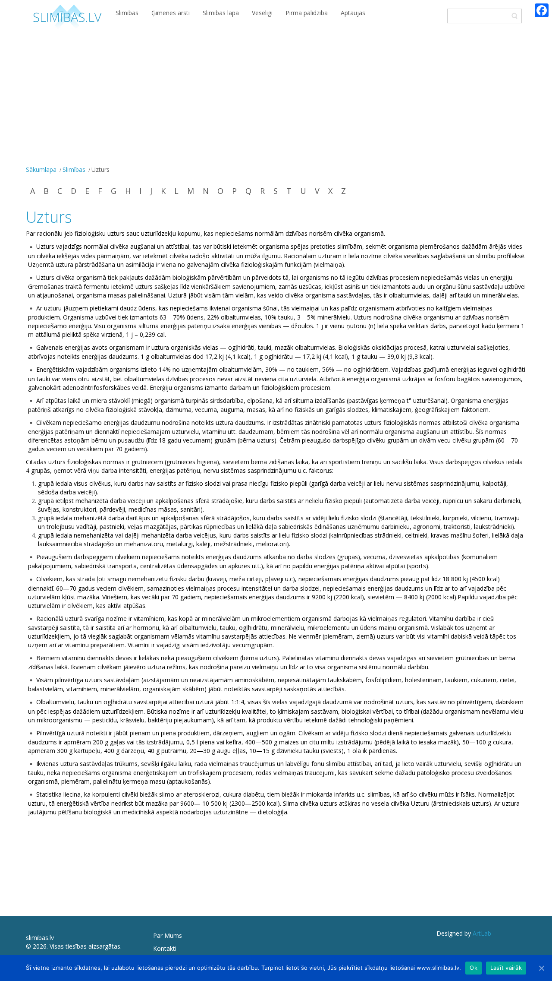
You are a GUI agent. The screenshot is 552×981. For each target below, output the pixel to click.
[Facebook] (541, 10)
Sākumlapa (41, 169)
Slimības (74, 169)
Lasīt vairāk (506, 967)
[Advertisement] (276, 98)
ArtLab (482, 933)
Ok (473, 967)
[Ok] (541, 968)
